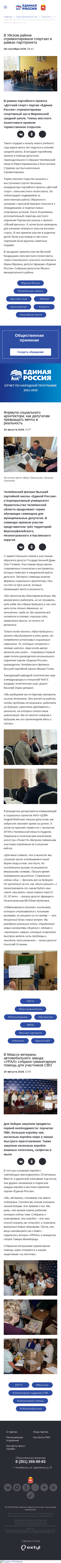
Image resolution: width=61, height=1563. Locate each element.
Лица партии (40, 1431)
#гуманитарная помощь (30, 1400)
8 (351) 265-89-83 (30, 1461)
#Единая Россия (30, 283)
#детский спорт (18, 299)
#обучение (18, 1040)
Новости (46, 16)
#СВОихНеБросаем (31, 1408)
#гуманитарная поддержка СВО (30, 1393)
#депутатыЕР (42, 1040)
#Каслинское (45, 1017)
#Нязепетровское (18, 1017)
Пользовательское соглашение (30, 1520)
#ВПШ (30, 1025)
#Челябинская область (30, 291)
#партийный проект (31, 314)
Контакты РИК (41, 1437)
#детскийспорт (19, 306)
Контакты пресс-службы (16, 1447)
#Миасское (42, 1385)
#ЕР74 (30, 1001)
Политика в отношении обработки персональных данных (30, 1527)
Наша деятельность (26, 16)
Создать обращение (30, 352)
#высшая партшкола (30, 1033)
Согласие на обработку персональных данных (30, 1531)
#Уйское (44, 299)
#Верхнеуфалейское (30, 1009)
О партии (11, 1431)
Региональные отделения (14, 1439)
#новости (44, 306)
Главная (8, 16)
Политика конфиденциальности (30, 1523)
